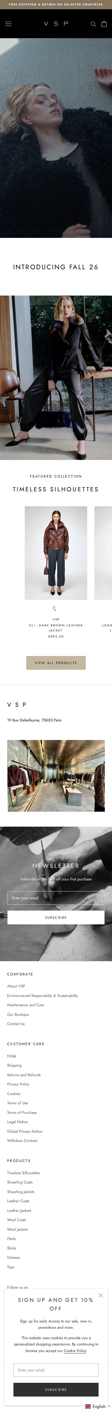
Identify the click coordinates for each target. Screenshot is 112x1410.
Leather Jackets (19, 1210)
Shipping (14, 1065)
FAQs (11, 1056)
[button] (98, 1406)
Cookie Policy (75, 1351)
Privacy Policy (18, 1084)
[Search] (93, 23)
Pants (11, 1238)
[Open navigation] (8, 24)
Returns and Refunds (24, 1075)
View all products (56, 662)
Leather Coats (18, 1201)
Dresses (13, 1257)
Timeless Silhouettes (23, 1173)
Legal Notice (17, 1122)
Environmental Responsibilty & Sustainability (42, 995)
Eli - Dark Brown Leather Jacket (56, 628)
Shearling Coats (20, 1182)
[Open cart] (104, 24)
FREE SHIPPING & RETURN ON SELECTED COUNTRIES (56, 4)
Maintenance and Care (25, 1005)
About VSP (16, 986)
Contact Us (15, 1024)
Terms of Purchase (22, 1112)
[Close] (101, 1295)
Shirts (11, 1248)
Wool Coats (16, 1220)
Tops (10, 1267)
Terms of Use (17, 1103)
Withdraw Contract (22, 1140)
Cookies (13, 1094)
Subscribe (56, 1389)
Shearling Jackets (20, 1192)
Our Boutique (18, 1014)
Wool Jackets (17, 1229)
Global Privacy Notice (24, 1131)
